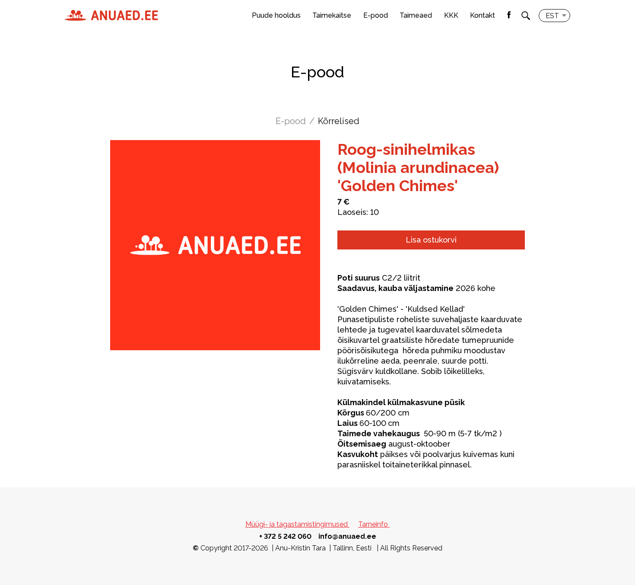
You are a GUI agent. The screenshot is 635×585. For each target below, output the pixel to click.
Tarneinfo (374, 524)
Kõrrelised (338, 121)
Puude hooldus (276, 15)
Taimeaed (416, 15)
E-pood (375, 15)
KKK (451, 15)
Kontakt (482, 15)
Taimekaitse (331, 15)
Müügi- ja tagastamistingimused (297, 524)
